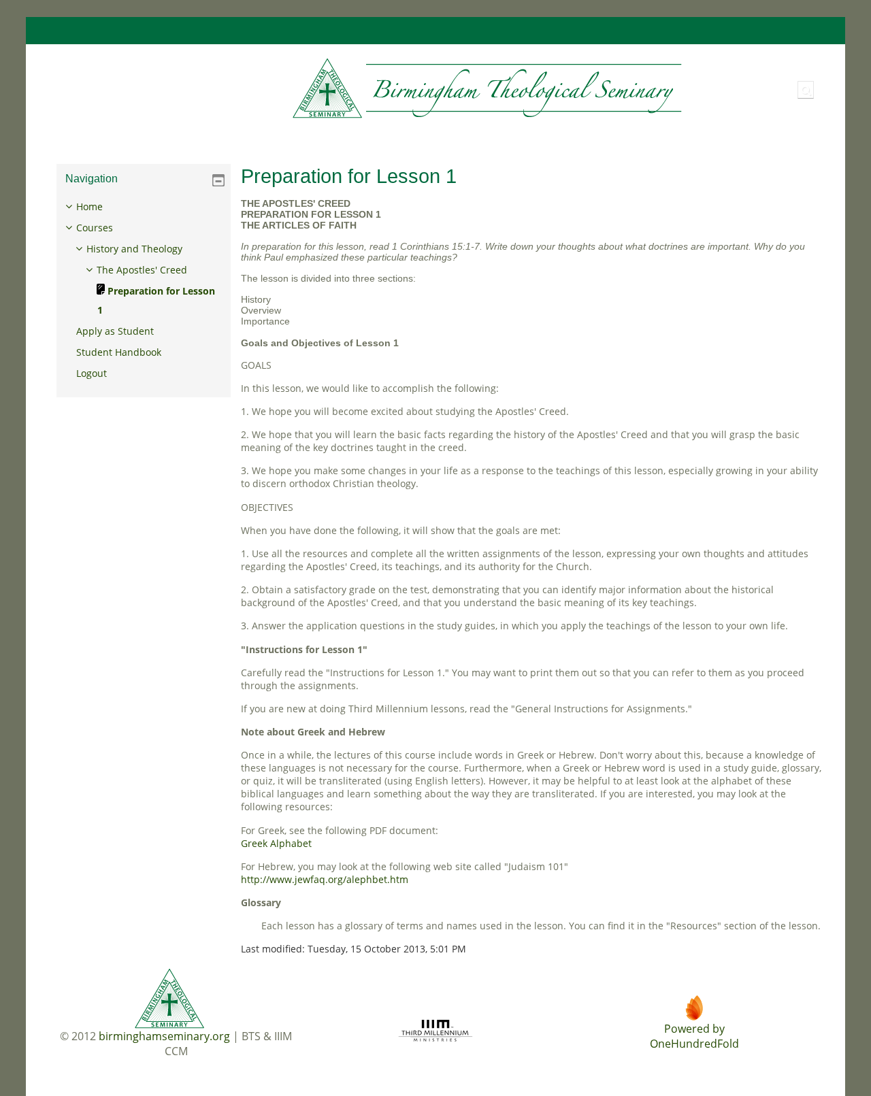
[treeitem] (144, 290)
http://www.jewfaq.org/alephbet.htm (324, 879)
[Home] (365, 88)
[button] (806, 90)
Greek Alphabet (276, 843)
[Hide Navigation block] (218, 180)
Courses (94, 227)
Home (89, 206)
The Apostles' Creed (142, 269)
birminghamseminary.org (164, 1036)
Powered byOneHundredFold (694, 1036)
